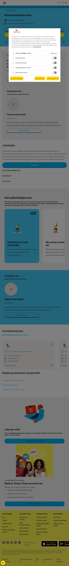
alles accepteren (53, 78)
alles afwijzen (40, 78)
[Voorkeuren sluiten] (3, 563)
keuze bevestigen (16, 78)
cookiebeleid (37, 47)
